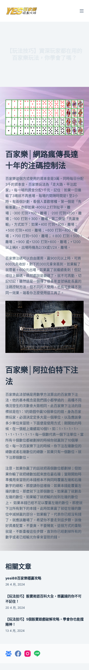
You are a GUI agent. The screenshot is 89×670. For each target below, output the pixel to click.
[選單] (82, 11)
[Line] (37, 653)
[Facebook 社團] (8, 653)
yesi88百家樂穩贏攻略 (23, 578)
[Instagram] (27, 653)
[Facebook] (18, 653)
